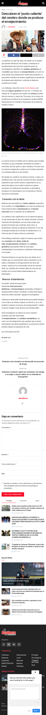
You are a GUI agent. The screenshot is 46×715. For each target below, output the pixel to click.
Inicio (3, 703)
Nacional (20, 660)
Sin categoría (36, 658)
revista (29, 88)
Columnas (10, 10)
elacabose (11, 27)
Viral (33, 665)
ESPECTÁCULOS (7, 663)
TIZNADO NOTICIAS (35, 661)
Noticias (20, 663)
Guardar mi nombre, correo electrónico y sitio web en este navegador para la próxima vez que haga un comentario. (23, 486)
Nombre (5, 455)
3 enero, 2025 (23, 27)
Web (3, 474)
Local (19, 658)
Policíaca (20, 666)
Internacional (21, 655)
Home (3, 10)
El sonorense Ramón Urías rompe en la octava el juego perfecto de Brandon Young (21, 580)
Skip (29, 710)
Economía (5, 660)
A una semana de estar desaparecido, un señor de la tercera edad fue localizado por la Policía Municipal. (28, 591)
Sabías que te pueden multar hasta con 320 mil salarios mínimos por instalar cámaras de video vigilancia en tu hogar (28, 508)
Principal (35, 655)
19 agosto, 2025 (8, 583)
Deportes (5, 658)
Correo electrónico (9, 464)
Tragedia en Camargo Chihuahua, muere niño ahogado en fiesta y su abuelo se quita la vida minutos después (28, 547)
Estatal (4, 666)
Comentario (7, 427)
